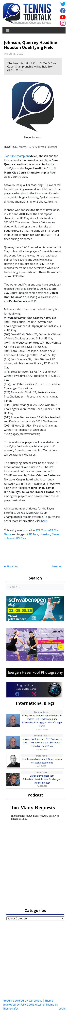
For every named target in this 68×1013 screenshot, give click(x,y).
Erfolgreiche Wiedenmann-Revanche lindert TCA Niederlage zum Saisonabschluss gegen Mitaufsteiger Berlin (42, 720)
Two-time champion (16, 156)
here (44, 521)
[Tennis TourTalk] (27, 13)
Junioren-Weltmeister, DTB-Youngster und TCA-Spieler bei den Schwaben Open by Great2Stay (42, 742)
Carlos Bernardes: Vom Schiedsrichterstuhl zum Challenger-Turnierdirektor (41, 779)
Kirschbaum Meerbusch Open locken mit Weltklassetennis (42, 761)
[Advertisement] (30, 552)
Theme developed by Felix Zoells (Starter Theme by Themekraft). (30, 1004)
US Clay (21, 538)
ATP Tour (41, 530)
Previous (11, 566)
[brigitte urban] (17, 694)
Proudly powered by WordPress (22, 1000)
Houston (45, 534)
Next (57, 566)
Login (62, 1008)
